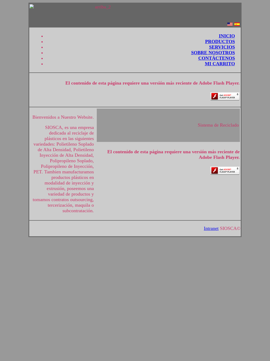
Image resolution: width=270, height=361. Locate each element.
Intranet (211, 228)
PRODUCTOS (220, 41)
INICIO (227, 36)
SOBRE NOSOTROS (213, 52)
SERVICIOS (222, 47)
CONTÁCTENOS (216, 58)
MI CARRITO (220, 63)
